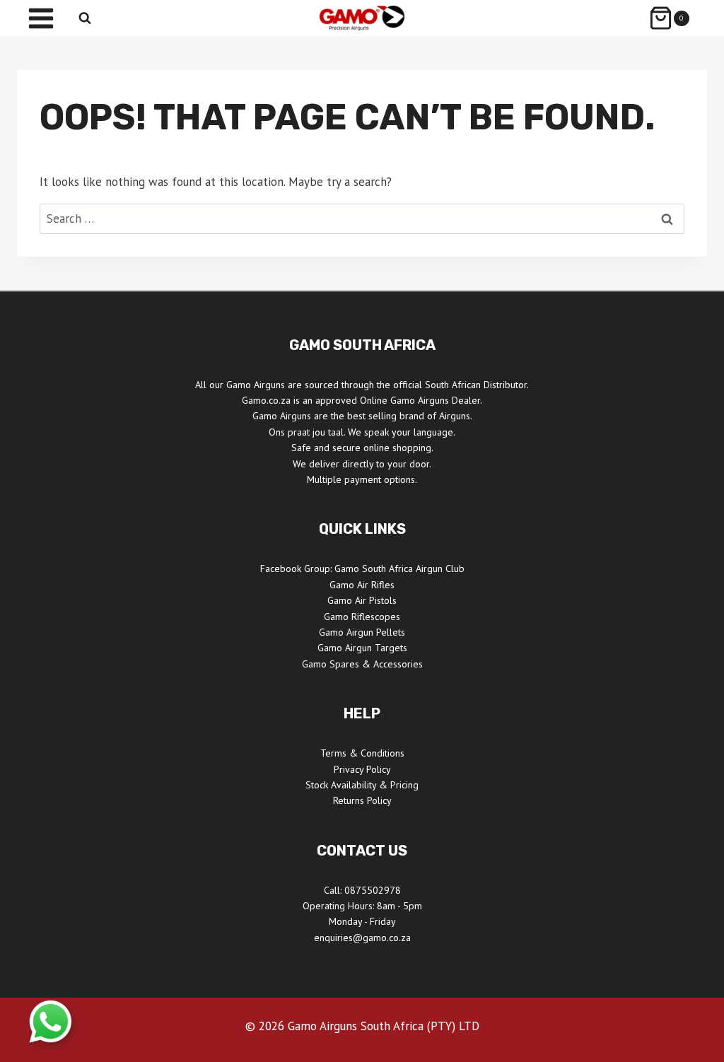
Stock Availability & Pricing (362, 784)
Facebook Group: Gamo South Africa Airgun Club (362, 568)
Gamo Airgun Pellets (362, 632)
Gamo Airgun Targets (362, 647)
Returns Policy (362, 800)
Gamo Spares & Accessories (362, 664)
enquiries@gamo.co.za (362, 937)
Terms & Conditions (362, 753)
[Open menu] (41, 18)
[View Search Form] (85, 18)
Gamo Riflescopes (362, 616)
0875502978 (372, 890)
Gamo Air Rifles (362, 584)
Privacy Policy (362, 769)
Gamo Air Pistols (362, 600)
